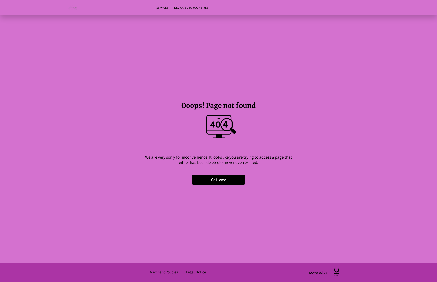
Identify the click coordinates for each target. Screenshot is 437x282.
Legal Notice (196, 272)
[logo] (336, 272)
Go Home (218, 179)
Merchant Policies (164, 272)
